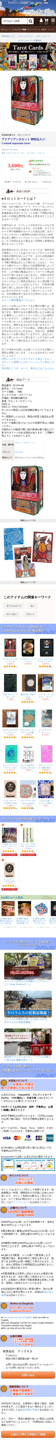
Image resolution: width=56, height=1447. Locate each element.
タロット (41, 153)
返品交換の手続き (29, 1409)
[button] (27, 130)
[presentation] (2, 100)
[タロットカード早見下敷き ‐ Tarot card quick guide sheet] (28, 842)
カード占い (31, 153)
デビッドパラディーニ (24, 443)
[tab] (5, 29)
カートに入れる (10, 854)
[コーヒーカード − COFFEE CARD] (9, 877)
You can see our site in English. (17, 1317)
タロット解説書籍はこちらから (18, 300)
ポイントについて (20, 1202)
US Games (14, 150)
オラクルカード (13, 153)
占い (23, 153)
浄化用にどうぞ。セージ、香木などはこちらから (28, 368)
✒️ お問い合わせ (31, 182)
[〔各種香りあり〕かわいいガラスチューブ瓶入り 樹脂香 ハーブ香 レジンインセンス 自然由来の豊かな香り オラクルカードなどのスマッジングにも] (9, 842)
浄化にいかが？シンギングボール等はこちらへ (27, 359)
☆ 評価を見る (46, 182)
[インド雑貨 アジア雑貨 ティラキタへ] (28, 8)
